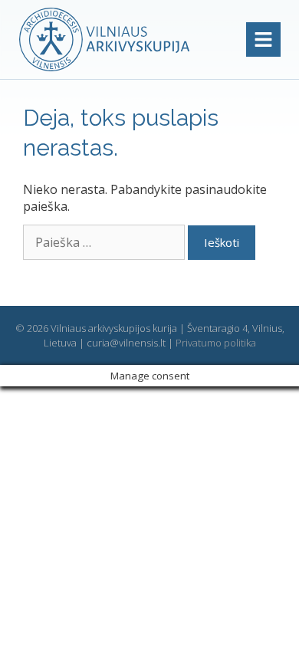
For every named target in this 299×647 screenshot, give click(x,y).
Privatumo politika (216, 343)
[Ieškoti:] (105, 242)
